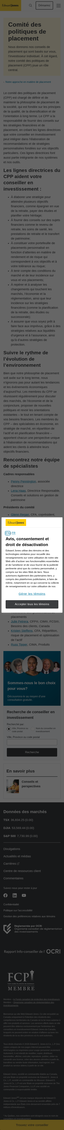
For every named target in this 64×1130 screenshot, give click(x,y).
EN (8, 533)
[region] (32, 565)
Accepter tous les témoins (32, 604)
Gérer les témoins (32, 594)
